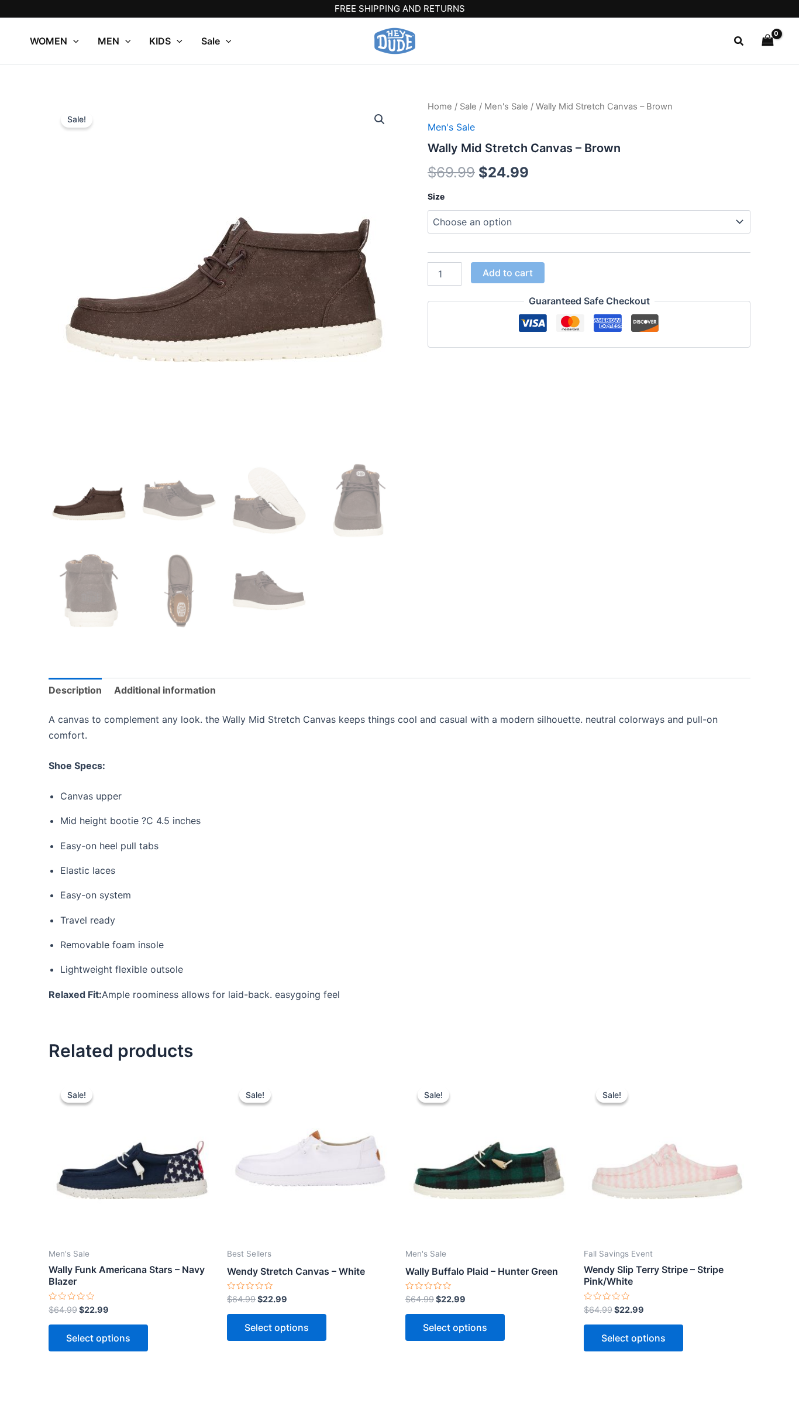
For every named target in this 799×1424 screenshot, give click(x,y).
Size (436, 196)
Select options (98, 1338)
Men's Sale (506, 106)
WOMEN (48, 41)
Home (440, 106)
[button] (739, 41)
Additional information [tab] (165, 690)
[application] (73, 41)
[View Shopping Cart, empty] (767, 41)
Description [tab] (75, 690)
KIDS (160, 41)
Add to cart (508, 273)
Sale (210, 41)
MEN (108, 41)
